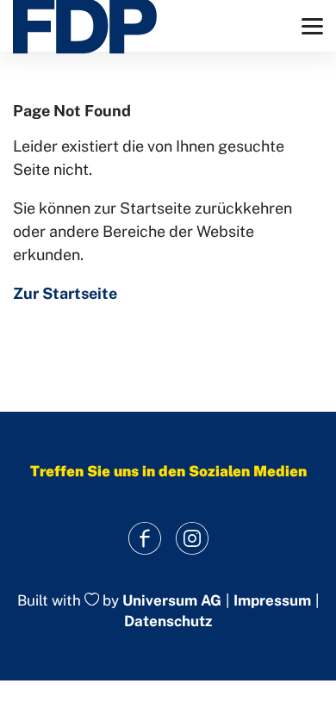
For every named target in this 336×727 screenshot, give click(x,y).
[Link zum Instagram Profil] (191, 538)
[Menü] (312, 26)
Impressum (272, 601)
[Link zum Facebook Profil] (144, 538)
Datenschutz (168, 621)
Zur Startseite (65, 293)
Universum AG (171, 600)
